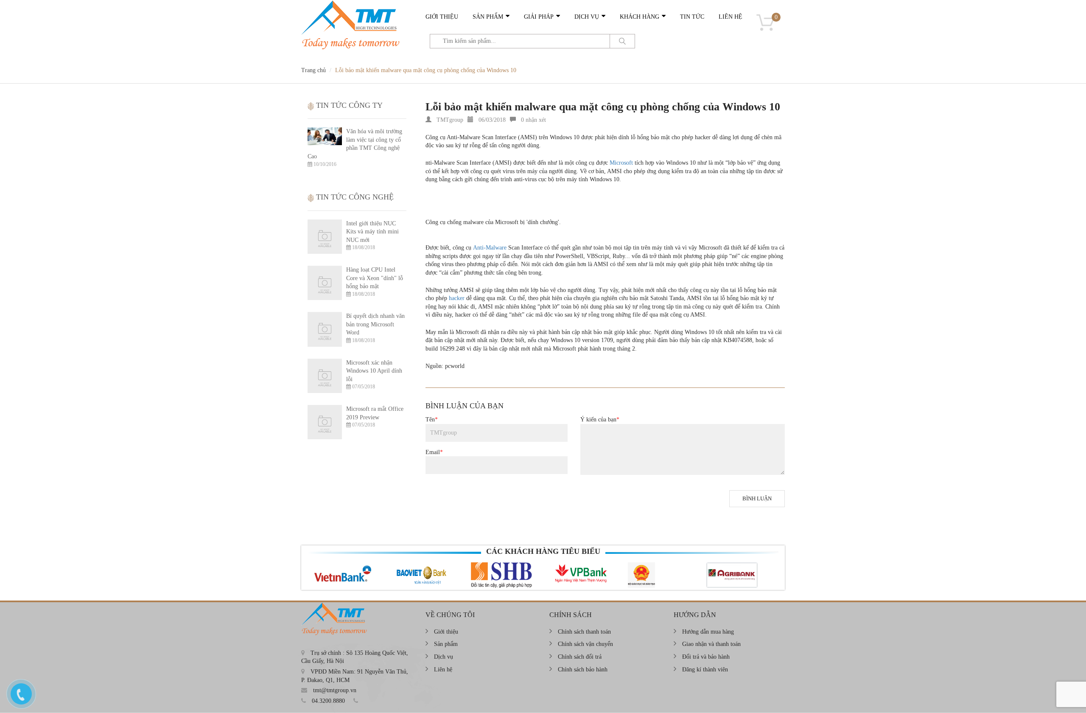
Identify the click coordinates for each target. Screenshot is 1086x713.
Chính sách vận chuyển (585, 644)
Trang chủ (313, 70)
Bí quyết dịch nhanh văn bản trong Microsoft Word (375, 324)
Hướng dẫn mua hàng (708, 632)
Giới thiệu (441, 17)
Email (434, 452)
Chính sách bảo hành (582, 669)
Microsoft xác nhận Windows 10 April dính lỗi (374, 370)
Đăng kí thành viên (705, 669)
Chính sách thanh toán (584, 632)
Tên (431, 419)
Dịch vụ (586, 17)
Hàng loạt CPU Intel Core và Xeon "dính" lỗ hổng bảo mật (374, 278)
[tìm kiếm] (622, 41)
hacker (457, 298)
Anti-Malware (490, 247)
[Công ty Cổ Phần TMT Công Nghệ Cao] (353, 4)
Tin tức (692, 17)
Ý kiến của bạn (599, 419)
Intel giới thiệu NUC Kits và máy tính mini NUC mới (372, 231)
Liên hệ (730, 17)
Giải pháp (539, 17)
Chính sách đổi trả (580, 657)
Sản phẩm (488, 17)
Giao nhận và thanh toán (711, 644)
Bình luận (757, 498)
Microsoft (621, 163)
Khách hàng (639, 17)
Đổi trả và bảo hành (706, 657)
